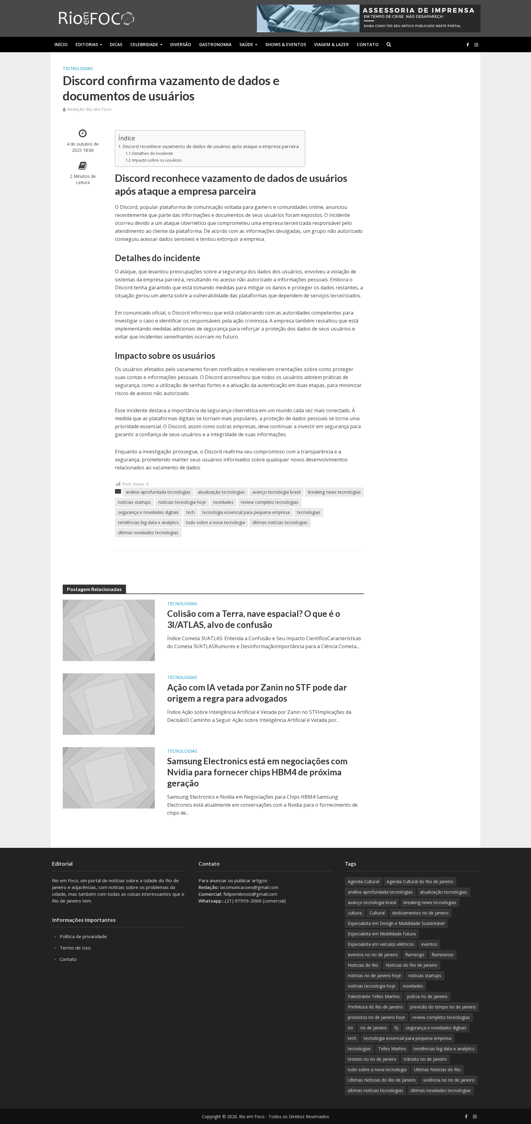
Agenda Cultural (363, 881)
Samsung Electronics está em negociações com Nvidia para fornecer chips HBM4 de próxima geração (257, 772)
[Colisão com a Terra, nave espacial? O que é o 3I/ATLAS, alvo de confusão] (109, 629)
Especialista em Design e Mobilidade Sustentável (396, 923)
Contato (368, 44)
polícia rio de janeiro (427, 996)
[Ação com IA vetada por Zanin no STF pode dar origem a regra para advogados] (109, 703)
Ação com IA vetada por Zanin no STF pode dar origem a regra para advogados (257, 692)
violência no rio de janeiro (448, 1080)
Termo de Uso (75, 948)
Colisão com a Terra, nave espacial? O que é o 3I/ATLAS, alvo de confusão (253, 619)
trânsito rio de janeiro (425, 1059)
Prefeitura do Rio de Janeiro (375, 1007)
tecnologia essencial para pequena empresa (246, 512)
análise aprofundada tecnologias (158, 492)
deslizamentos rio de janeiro (420, 913)
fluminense (443, 955)
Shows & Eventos (285, 44)
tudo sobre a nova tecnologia (215, 522)
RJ (396, 1028)
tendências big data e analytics (148, 522)
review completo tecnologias (269, 502)
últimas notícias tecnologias (280, 522)
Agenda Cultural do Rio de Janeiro (420, 881)
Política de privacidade (83, 936)
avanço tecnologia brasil (276, 492)
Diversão (180, 44)
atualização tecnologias (221, 492)
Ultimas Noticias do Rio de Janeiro (382, 1080)
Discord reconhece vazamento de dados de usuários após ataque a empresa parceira (211, 146)
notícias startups (134, 502)
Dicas (116, 44)
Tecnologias (78, 68)
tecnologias (308, 512)
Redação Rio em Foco (89, 109)
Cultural (377, 913)
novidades (223, 502)
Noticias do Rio (363, 965)
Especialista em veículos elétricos (381, 944)
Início (61, 44)
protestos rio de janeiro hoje (376, 1017)
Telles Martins (392, 1049)
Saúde (246, 44)
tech (190, 512)
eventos (429, 944)
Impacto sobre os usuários (157, 160)
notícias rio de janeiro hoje (374, 975)
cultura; (355, 913)
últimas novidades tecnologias (148, 532)
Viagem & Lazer (331, 44)
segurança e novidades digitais (148, 512)
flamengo (414, 955)
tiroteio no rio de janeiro (372, 1059)
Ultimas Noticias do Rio (437, 1069)
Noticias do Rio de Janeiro (411, 965)
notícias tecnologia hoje (182, 502)
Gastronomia (215, 44)
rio (350, 1028)
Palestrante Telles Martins (374, 996)
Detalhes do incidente (152, 153)
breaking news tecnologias (334, 492)
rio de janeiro (373, 1028)
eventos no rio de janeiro (373, 955)
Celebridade (144, 44)
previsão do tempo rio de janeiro (443, 1007)
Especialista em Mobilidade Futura (382, 934)
